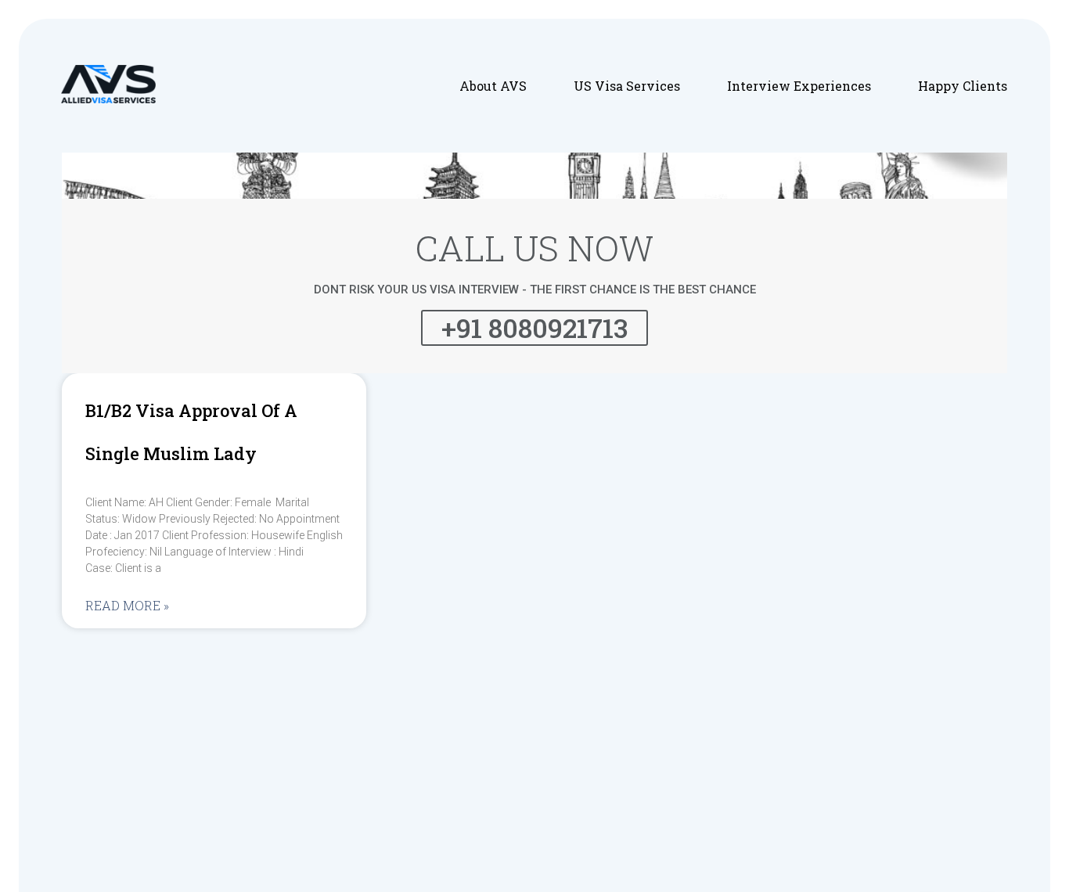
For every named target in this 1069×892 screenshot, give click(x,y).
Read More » (127, 606)
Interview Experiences (799, 85)
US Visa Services (627, 85)
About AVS (493, 85)
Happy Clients (962, 85)
